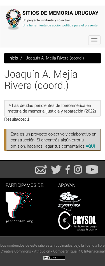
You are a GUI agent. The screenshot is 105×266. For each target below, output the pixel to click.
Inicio (13, 58)
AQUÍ (90, 146)
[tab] (52, 108)
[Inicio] (52, 19)
